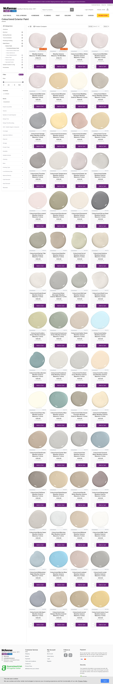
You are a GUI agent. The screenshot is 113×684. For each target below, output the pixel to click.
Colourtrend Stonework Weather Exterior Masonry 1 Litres (79, 215)
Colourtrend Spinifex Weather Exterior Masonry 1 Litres (58, 255)
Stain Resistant (6, 183)
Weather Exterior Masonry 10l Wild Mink (58, 55)
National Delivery (7, 175)
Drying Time (6, 119)
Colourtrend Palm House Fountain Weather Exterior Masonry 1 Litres (79, 414)
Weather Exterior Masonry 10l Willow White (37, 55)
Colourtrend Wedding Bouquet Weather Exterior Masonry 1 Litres (79, 95)
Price (4, 78)
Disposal (5, 139)
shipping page (71, 1)
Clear (21, 74)
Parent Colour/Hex (7, 106)
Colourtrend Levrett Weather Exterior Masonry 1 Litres (79, 613)
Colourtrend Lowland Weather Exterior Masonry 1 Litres (79, 574)
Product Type (6, 147)
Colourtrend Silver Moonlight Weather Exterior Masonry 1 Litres (58, 295)
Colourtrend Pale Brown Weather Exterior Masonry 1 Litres (37, 454)
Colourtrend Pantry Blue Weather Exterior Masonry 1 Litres (58, 414)
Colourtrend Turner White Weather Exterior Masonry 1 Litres (100, 135)
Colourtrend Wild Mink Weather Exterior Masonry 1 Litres (100, 55)
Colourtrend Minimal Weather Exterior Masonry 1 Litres (79, 534)
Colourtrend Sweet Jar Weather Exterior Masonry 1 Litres (79, 175)
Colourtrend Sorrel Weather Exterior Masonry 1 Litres (79, 255)
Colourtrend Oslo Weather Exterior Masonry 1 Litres (79, 454)
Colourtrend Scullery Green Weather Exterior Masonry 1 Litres (37, 334)
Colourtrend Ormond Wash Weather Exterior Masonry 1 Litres (100, 454)
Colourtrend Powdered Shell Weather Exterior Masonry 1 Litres (58, 374)
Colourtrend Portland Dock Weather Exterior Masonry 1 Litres (79, 374)
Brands (4, 98)
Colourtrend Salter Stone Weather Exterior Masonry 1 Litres (79, 334)
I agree (105, 681)
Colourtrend (32, 51)
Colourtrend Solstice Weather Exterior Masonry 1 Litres (100, 255)
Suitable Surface (7, 155)
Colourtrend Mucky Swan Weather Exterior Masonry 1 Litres (37, 534)
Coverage (5, 131)
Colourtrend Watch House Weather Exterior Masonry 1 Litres (100, 95)
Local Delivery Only (7, 171)
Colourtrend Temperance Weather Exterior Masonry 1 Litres (58, 175)
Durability (5, 151)
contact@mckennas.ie (9, 658)
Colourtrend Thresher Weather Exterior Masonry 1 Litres (38, 175)
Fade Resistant (6, 179)
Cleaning (5, 159)
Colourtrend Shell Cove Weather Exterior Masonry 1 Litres (100, 295)
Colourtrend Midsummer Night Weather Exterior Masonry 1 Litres (38, 574)
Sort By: (90, 26)
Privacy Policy (82, 681)
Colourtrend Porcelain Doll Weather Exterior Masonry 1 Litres (100, 374)
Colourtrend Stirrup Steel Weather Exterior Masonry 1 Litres (100, 215)
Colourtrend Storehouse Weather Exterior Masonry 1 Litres (58, 215)
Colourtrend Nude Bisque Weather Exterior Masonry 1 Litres (58, 494)
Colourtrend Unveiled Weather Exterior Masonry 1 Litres (79, 135)
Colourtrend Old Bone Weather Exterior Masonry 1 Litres (38, 494)
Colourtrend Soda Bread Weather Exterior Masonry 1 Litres (38, 295)
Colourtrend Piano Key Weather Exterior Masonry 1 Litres (37, 414)
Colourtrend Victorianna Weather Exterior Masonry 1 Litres (59, 135)
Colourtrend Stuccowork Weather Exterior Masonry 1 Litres (38, 215)
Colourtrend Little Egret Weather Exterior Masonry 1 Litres (37, 613)
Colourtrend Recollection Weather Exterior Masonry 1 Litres (38, 374)
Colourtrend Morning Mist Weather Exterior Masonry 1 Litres (58, 534)
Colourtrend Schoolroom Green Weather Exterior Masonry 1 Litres (58, 334)
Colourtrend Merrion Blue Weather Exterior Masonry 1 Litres (58, 574)
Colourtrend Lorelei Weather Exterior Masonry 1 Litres (100, 574)
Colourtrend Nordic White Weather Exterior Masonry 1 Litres (79, 494)
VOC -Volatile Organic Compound (11, 127)
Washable (5, 187)
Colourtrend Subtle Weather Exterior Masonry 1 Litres (100, 175)
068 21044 (6, 656)
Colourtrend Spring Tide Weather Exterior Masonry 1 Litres (38, 255)
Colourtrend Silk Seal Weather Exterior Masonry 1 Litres (79, 295)
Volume (5, 110)
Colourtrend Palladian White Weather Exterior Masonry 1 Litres (100, 414)
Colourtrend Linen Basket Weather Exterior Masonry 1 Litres (59, 613)
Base (4, 163)
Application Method (7, 135)
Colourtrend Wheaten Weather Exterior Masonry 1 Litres (58, 95)
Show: (105, 26)
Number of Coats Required (9, 115)
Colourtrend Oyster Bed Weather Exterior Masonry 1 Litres (58, 454)
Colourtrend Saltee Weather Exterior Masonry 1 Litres (100, 334)
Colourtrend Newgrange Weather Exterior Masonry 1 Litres (100, 494)
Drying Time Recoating (8, 123)
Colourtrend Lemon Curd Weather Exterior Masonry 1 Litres (100, 613)
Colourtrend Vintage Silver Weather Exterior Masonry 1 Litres (37, 135)
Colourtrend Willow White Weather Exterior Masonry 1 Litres (79, 55)
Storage (5, 143)
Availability (5, 90)
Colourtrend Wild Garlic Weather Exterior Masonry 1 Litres (37, 95)
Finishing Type (6, 167)
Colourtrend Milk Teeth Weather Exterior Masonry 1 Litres (100, 534)
